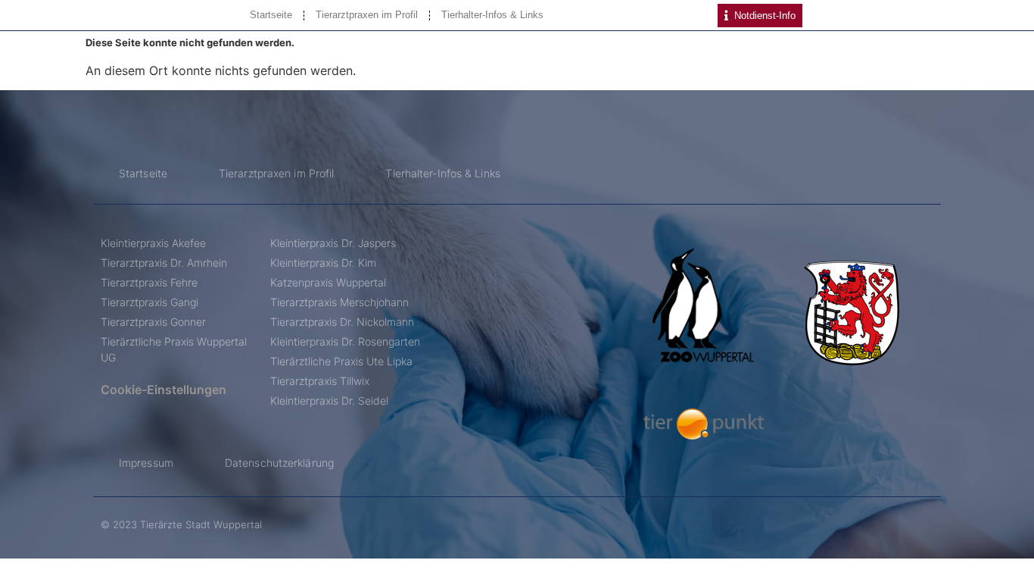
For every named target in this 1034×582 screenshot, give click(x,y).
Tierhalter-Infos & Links (492, 14)
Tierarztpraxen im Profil (367, 14)
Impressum (146, 462)
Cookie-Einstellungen (163, 389)
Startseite (271, 14)
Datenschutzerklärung (279, 462)
